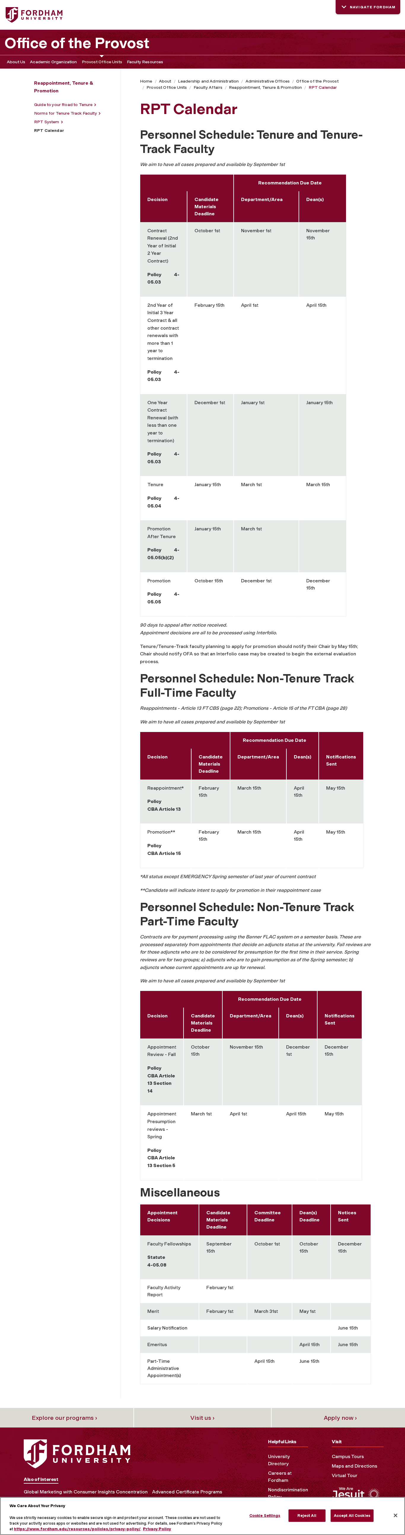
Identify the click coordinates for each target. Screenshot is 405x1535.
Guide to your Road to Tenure (63, 104)
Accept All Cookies (352, 1515)
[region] (202, 1516)
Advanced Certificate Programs (187, 1492)
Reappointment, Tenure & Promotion (265, 87)
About (165, 81)
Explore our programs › (64, 1417)
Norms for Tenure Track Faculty (65, 113)
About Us (16, 61)
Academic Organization (53, 61)
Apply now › (340, 1417)
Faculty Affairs (208, 87)
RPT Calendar (323, 87)
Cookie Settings (264, 1515)
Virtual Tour (344, 1475)
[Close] (395, 1515)
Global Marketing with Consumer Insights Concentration (86, 1492)
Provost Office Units (102, 61)
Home (146, 81)
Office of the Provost (76, 43)
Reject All (306, 1515)
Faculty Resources (145, 61)
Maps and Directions (354, 1466)
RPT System (46, 121)
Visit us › (202, 1417)
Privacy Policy (157, 1529)
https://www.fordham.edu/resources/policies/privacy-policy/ (77, 1529)
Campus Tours (348, 1456)
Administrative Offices (267, 81)
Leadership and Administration (208, 81)
